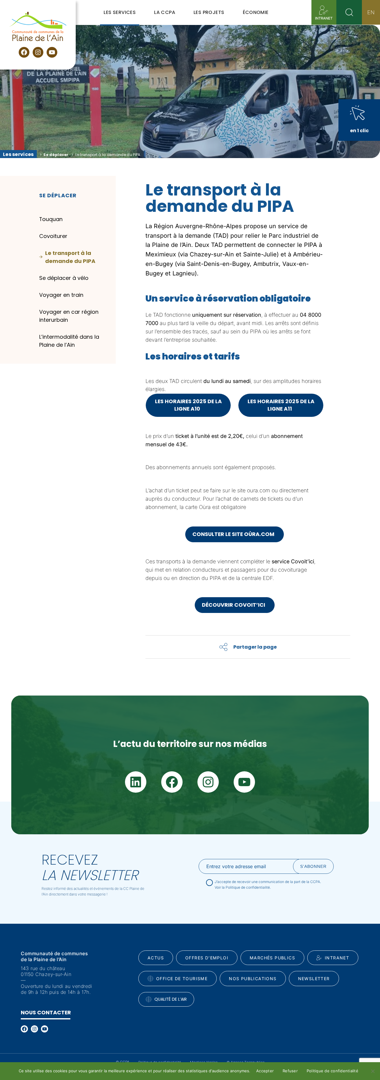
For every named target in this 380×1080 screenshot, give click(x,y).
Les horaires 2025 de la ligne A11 (281, 405)
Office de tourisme (182, 978)
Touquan (51, 219)
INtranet (337, 957)
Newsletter (314, 978)
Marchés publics (272, 957)
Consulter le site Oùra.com (234, 534)
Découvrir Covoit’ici (234, 604)
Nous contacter (46, 1012)
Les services (18, 154)
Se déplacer (55, 154)
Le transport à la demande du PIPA (70, 257)
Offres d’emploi (206, 957)
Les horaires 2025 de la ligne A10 (188, 405)
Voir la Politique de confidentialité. (243, 887)
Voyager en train (61, 295)
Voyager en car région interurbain (69, 316)
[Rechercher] (349, 12)
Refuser (290, 1070)
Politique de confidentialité (332, 1070)
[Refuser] (373, 1071)
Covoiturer (53, 236)
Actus (156, 957)
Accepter (265, 1070)
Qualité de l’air (170, 999)
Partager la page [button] (255, 647)
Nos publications (252, 978)
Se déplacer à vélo (63, 278)
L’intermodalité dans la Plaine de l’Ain (69, 341)
